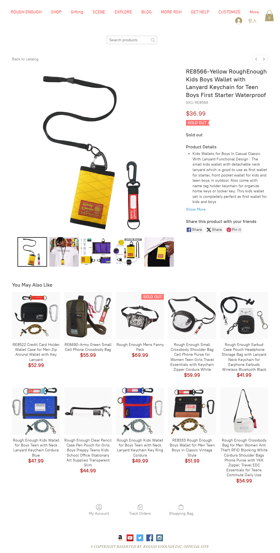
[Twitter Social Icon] (139, 537)
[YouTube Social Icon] (130, 537)
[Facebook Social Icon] (149, 537)
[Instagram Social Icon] (159, 537)
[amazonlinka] (120, 537)
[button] (99, 12)
